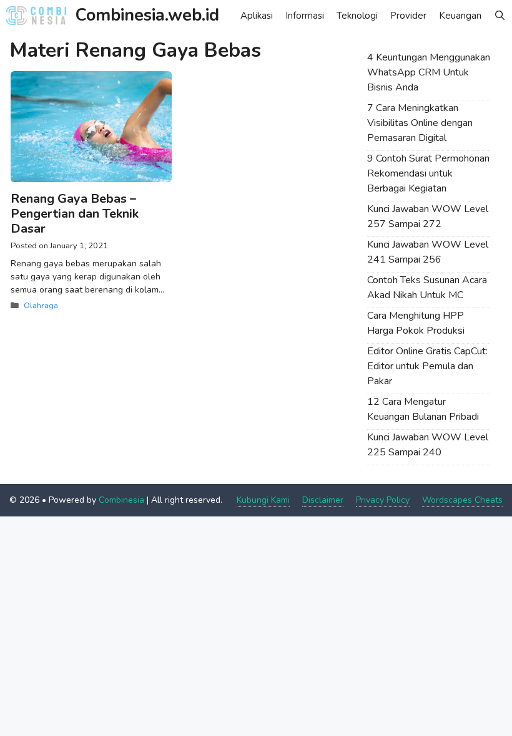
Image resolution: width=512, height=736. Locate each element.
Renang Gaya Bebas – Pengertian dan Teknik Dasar (75, 213)
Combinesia (121, 500)
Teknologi (357, 15)
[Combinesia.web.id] (39, 15)
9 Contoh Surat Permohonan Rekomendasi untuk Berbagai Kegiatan (428, 173)
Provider (408, 15)
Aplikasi (256, 15)
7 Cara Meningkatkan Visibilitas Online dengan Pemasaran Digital (420, 123)
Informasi (304, 15)
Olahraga (41, 305)
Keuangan (460, 15)
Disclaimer (322, 500)
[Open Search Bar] (500, 15)
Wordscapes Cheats (462, 500)
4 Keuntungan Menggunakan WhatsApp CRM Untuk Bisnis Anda (428, 72)
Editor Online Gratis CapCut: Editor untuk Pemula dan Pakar (427, 366)
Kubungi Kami (263, 500)
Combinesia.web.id (147, 15)
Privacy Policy (383, 500)
